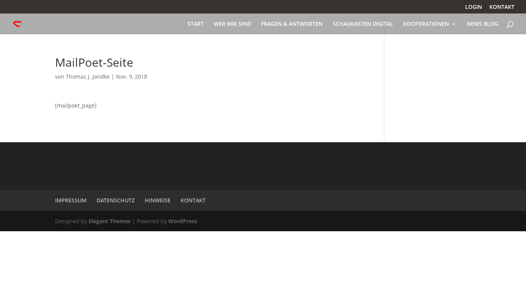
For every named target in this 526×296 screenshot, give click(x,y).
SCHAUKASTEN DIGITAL (363, 24)
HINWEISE (158, 200)
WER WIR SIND (232, 24)
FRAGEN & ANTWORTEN (292, 24)
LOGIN (473, 7)
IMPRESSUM (71, 200)
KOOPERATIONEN (426, 24)
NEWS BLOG (482, 24)
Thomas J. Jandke (88, 76)
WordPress (182, 221)
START (196, 24)
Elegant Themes (110, 221)
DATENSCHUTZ (116, 200)
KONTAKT (501, 7)
